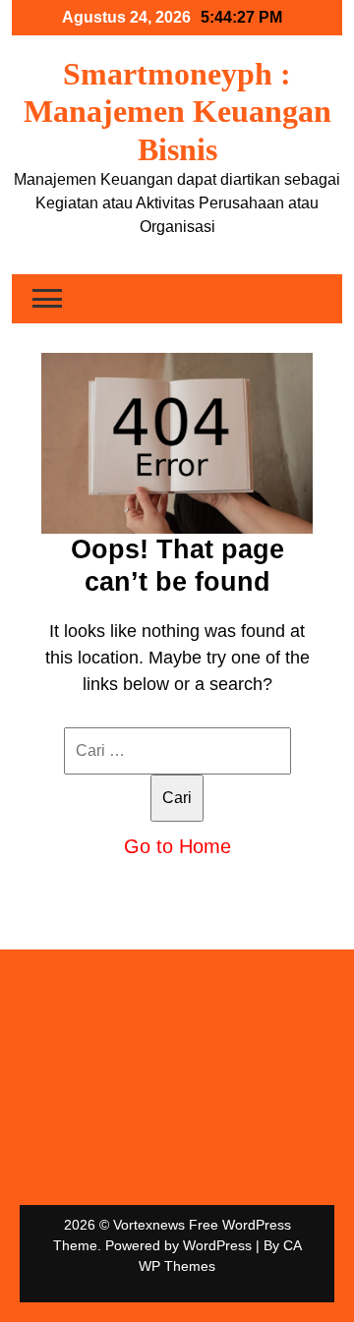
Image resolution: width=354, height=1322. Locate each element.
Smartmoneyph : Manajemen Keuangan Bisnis (177, 111)
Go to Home (177, 846)
